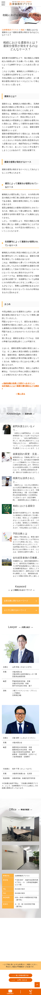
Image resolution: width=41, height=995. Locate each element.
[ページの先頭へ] (37, 984)
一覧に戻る (20, 394)
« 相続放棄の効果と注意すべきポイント (18, 383)
